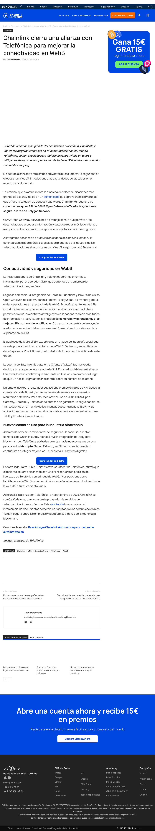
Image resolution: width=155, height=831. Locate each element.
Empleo (143, 794)
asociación (57, 504)
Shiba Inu (125, 6)
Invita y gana (146, 778)
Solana (138, 6)
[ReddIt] (34, 68)
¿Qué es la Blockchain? (117, 790)
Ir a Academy (112, 795)
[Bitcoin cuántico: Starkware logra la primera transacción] (18, 654)
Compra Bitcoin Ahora (77, 738)
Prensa (143, 784)
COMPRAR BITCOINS (122, 15)
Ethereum (73, 6)
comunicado (52, 196)
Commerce (60, 795)
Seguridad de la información (65, 828)
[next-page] (10, 679)
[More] (55, 68)
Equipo (143, 773)
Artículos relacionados (16, 637)
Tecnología (15, 26)
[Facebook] (6, 68)
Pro (82, 773)
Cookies (47, 828)
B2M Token (86, 784)
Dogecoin (57, 6)
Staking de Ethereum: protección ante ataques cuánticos (48, 670)
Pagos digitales (107, 6)
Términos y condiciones (19, 828)
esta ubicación (117, 818)
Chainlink (21, 551)
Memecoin (89, 6)
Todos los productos (90, 794)
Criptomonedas (81, 15)
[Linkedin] (27, 68)
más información (50, 808)
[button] (139, 15)
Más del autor (36, 637)
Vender (58, 781)
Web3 (65, 551)
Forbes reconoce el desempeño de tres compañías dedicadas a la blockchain (24, 597)
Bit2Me (30, 6)
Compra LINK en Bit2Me (51, 257)
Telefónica (55, 551)
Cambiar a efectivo (115, 786)
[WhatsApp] (20, 68)
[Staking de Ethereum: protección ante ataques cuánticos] (52, 654)
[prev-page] (5, 679)
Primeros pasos (113, 772)
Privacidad (36, 828)
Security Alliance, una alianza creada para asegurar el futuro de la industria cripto (78, 597)
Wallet (58, 772)
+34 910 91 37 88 (11, 787)
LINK (29, 551)
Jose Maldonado (13, 59)
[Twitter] (13, 68)
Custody (85, 789)
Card (57, 790)
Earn (57, 786)
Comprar (59, 777)
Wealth (84, 778)
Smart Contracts (41, 551)
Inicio (5, 26)
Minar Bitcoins (113, 777)
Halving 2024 (101, 15)
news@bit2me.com (12, 782)
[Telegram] (48, 68)
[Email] (41, 68)
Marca (143, 789)
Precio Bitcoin (113, 781)
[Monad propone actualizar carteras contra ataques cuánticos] (85, 654)
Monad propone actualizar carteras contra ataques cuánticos (82, 670)
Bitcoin (43, 6)
